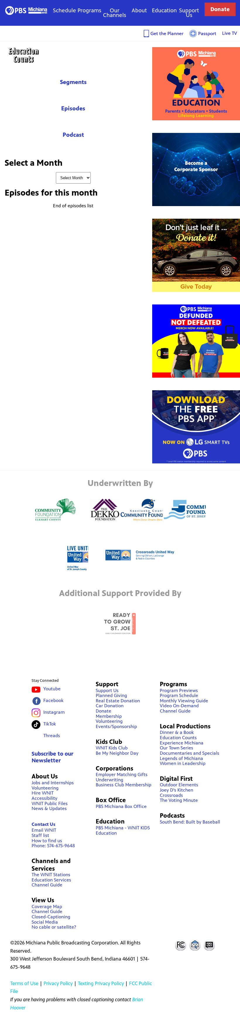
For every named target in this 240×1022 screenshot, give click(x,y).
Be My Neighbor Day (117, 753)
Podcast (73, 134)
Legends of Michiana (181, 758)
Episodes (73, 108)
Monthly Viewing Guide (184, 700)
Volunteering (45, 788)
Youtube (52, 688)
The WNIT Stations (51, 874)
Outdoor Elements (179, 785)
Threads (51, 735)
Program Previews (179, 690)
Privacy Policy (58, 983)
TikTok (49, 724)
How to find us (47, 840)
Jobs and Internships (53, 782)
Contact (195, 945)
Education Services (51, 880)
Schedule (64, 10)
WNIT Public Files (50, 803)
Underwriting (109, 780)
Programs (89, 10)
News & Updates (49, 808)
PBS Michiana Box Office (121, 806)
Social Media (45, 922)
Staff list (40, 835)
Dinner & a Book (177, 732)
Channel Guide (47, 885)
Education (164, 10)
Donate (220, 9)
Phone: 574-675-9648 (53, 845)
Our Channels (114, 12)
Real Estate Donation (118, 700)
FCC (180, 945)
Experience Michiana (181, 743)
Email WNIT (44, 830)
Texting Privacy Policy (101, 983)
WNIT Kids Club (112, 748)
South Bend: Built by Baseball (190, 822)
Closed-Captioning (51, 917)
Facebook (53, 700)
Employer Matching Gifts (122, 774)
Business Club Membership (123, 785)
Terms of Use (24, 983)
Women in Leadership (182, 763)
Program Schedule (179, 695)
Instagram (54, 712)
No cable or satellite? (54, 927)
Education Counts (73, 55)
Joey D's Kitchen (176, 790)
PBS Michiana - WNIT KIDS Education (123, 830)
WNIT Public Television (26, 10)
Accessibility (44, 798)
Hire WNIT (43, 793)
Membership (109, 716)
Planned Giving (111, 695)
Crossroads (171, 795)
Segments (73, 82)
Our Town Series (176, 748)
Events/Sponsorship (116, 726)
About (139, 10)
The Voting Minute (179, 800)
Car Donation (110, 705)
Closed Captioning (209, 945)
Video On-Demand (179, 705)
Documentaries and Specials (189, 753)
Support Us (189, 12)
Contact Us (43, 824)
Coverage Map (47, 906)
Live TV (229, 33)
